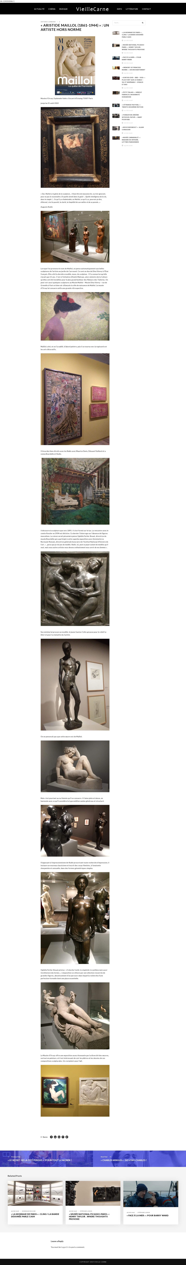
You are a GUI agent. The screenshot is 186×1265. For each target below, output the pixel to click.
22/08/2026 (128, 100)
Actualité (39, 9)
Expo (119, 9)
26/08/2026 (128, 63)
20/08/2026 (128, 110)
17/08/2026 (128, 133)
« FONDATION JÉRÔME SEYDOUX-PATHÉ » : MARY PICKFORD (132, 117)
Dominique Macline (28, 1211)
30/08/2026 (128, 40)
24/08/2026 (128, 88)
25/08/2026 (128, 73)
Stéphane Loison (86, 1211)
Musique (63, 9)
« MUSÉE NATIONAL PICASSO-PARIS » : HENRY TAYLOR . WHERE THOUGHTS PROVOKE (133, 47)
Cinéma (51, 9)
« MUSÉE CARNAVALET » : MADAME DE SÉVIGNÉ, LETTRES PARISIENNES (131, 140)
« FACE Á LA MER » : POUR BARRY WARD (148, 1215)
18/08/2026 (128, 123)
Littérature (132, 9)
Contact (146, 9)
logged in (65, 1247)
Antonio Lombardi (48, 22)
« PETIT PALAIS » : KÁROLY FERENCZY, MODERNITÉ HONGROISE (132, 94)
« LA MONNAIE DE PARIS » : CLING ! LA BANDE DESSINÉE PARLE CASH (132, 35)
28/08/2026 (128, 53)
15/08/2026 (128, 145)
